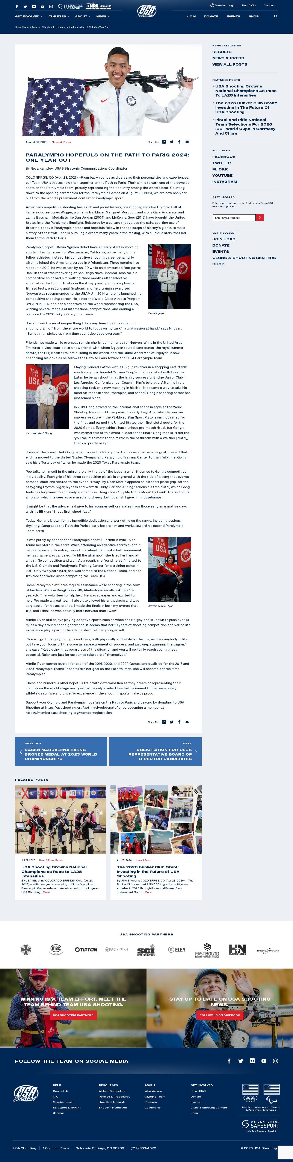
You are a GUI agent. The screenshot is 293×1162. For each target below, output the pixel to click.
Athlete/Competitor (112, 1091)
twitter (221, 163)
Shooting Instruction (113, 1107)
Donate (211, 16)
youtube (222, 175)
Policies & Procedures (114, 1096)
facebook (224, 157)
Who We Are (153, 1091)
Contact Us (61, 1091)
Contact (269, 5)
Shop (254, 16)
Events (233, 16)
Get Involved (27, 16)
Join (191, 16)
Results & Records (112, 1102)
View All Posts (229, 64)
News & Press (61, 142)
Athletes (57, 16)
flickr (220, 169)
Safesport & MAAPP (67, 1107)
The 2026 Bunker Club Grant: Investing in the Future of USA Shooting (246, 107)
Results (222, 52)
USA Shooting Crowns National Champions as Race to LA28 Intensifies (246, 90)
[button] (164, 142)
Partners (151, 1102)
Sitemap (59, 1112)
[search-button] (276, 16)
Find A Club (249, 5)
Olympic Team (155, 1096)
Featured (36, 27)
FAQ (56, 1096)
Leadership (153, 1107)
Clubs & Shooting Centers (244, 258)
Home (18, 27)
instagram (224, 182)
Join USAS (224, 239)
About (81, 16)
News (101, 16)
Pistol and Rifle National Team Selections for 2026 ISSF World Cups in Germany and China (245, 126)
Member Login (225, 5)
